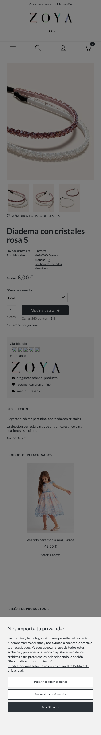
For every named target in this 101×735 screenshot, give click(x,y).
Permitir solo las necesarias (50, 681)
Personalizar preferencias (50, 694)
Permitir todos (50, 707)
